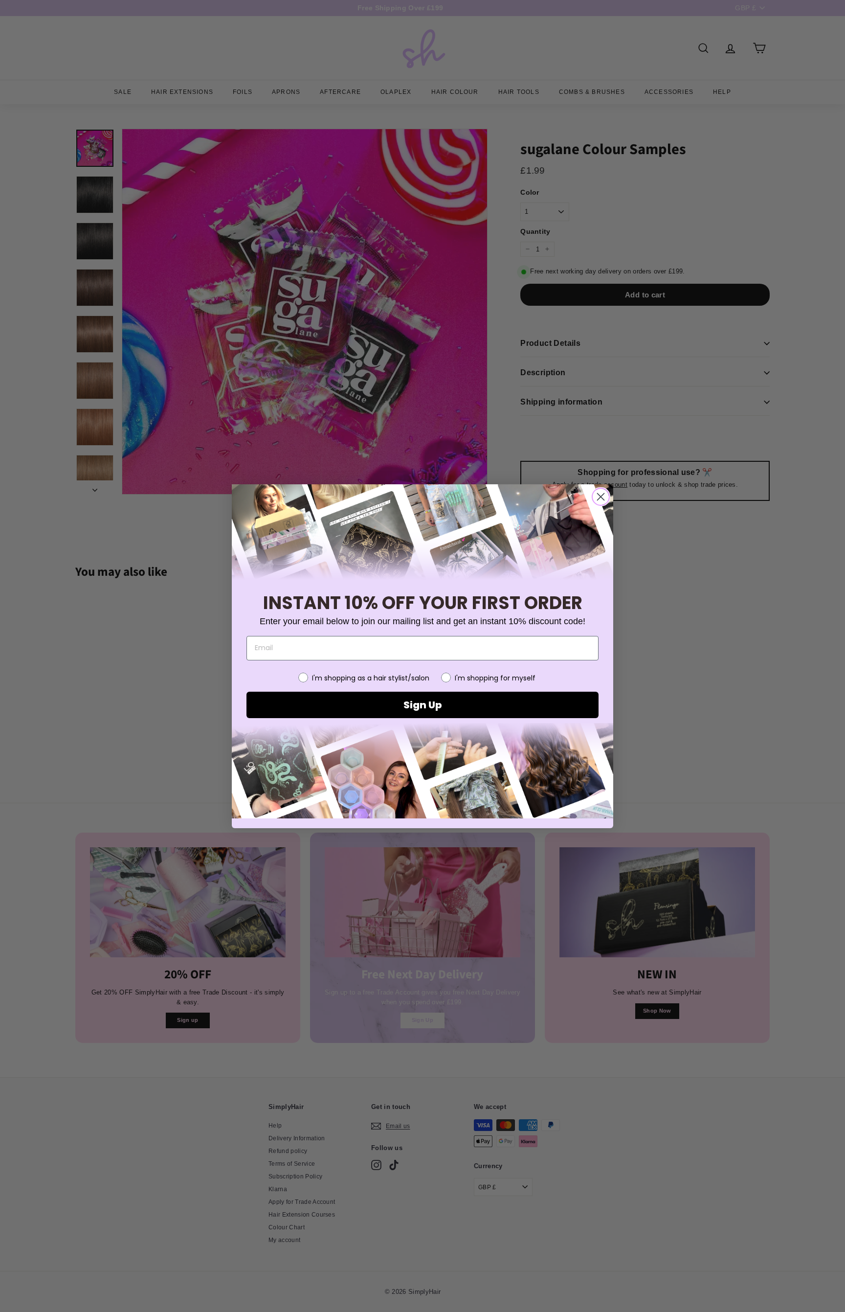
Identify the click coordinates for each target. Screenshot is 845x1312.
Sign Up (422, 705)
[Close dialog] (600, 496)
